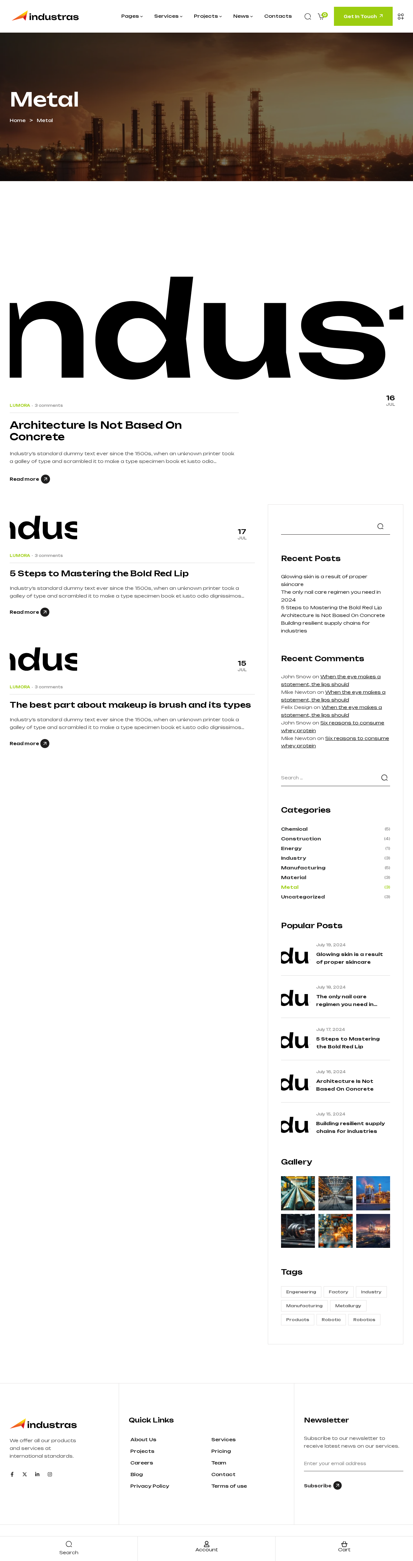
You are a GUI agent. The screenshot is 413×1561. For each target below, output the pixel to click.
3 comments (49, 405)
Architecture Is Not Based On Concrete (96, 431)
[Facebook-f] (12, 1474)
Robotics (364, 1319)
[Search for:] (335, 777)
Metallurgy (348, 1305)
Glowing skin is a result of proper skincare (349, 958)
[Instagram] (49, 1474)
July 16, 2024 (331, 1072)
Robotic (331, 1319)
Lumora (20, 405)
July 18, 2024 (331, 987)
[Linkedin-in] (37, 1474)
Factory (338, 1291)
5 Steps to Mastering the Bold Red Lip (99, 573)
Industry (371, 1291)
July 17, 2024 (330, 1029)
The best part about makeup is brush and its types (130, 705)
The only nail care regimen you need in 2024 (345, 1001)
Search (380, 526)
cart (344, 1549)
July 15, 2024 (330, 1114)
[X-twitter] (24, 1474)
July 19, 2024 (331, 945)
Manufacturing (304, 1305)
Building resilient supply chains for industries (350, 1127)
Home (17, 120)
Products (297, 1319)
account (207, 1549)
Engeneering (301, 1291)
